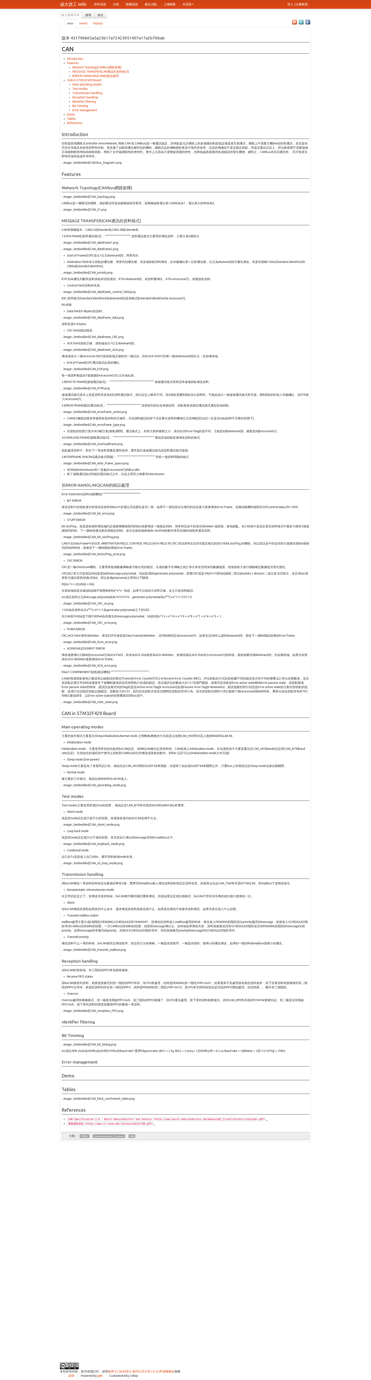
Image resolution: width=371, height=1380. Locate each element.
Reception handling (85, 97)
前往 (100, 15)
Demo (71, 114)
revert (83, 23)
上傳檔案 (170, 4)
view (70, 23)
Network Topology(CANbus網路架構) (97, 67)
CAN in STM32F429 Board (84, 80)
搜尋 (88, 15)
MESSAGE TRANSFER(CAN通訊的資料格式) (100, 71)
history (98, 23)
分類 (116, 4)
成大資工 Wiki (73, 4)
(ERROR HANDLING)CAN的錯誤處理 (95, 76)
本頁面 (187, 4)
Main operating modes (87, 84)
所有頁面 (100, 4)
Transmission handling (87, 93)
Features (73, 63)
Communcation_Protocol (109, 1136)
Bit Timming (80, 106)
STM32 (84, 1136)
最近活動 (151, 4)
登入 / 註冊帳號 (297, 4)
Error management (84, 110)
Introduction (75, 58)
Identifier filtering (84, 101)
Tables (71, 118)
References (74, 123)
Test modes (80, 88)
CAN (68, 49)
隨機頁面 (132, 4)
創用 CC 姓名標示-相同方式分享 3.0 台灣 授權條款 (141, 1371)
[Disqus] (185, 1195)
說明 (71, 1375)
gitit (100, 1375)
